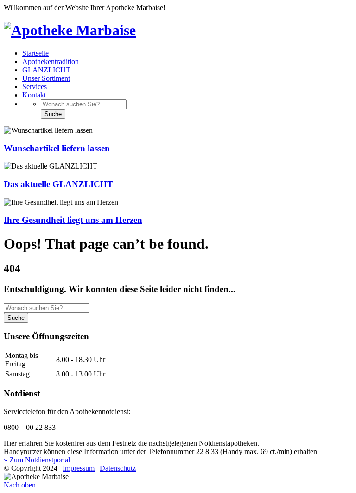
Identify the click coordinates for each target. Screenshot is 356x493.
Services (34, 87)
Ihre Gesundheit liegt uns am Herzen (73, 220)
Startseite (35, 53)
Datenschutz (118, 468)
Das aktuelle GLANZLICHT (58, 184)
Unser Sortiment (46, 78)
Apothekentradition (50, 61)
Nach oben (20, 485)
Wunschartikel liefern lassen (57, 148)
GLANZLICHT (46, 70)
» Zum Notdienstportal (37, 460)
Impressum (79, 468)
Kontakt (34, 95)
